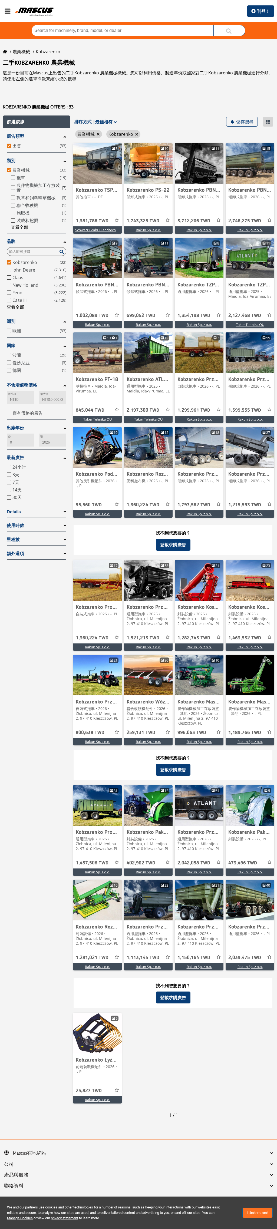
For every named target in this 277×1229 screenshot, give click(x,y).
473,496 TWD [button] (242, 863)
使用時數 (15, 525)
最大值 (44, 393)
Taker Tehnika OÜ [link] (250, 324)
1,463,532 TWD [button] (244, 638)
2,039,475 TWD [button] (244, 957)
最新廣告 (15, 457)
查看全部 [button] (19, 227)
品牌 (11, 241)
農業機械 (21, 52)
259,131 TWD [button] (141, 732)
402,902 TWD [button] (141, 863)
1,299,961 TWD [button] (193, 410)
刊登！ (263, 11)
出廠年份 (15, 427)
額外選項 (15, 553)
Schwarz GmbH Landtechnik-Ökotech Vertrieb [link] (112, 229)
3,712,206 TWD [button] (193, 221)
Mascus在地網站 (30, 1153)
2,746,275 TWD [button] (244, 221)
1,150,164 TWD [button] (193, 957)
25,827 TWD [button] (89, 1090)
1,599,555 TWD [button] (244, 410)
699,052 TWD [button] (141, 315)
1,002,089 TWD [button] (92, 315)
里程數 (13, 539)
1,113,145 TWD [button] (143, 957)
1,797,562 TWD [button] (193, 505)
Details (14, 512)
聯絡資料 (14, 1186)
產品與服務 (16, 1175)
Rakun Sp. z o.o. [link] (148, 229)
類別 (11, 160)
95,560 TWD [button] (89, 505)
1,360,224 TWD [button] (143, 505)
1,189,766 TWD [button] (244, 732)
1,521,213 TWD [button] (143, 638)
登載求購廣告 (173, 545)
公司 (9, 1164)
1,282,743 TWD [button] (193, 638)
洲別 (11, 321)
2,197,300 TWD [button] (143, 410)
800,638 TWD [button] (90, 732)
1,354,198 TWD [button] (193, 315)
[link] (97, 163)
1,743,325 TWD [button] (143, 221)
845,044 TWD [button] (90, 410)
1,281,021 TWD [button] (92, 957)
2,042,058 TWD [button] (193, 863)
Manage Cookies (20, 1218)
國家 (11, 345)
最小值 (12, 393)
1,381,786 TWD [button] (92, 221)
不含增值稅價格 (22, 385)
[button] (36, 121)
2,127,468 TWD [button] (244, 315)
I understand (257, 1213)
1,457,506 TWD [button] (92, 863)
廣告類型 (15, 136)
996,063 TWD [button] (191, 732)
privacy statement (64, 1218)
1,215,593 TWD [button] (244, 505)
